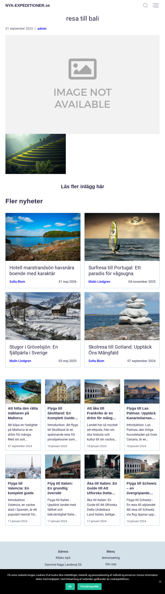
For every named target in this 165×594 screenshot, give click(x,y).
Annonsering (111, 558)
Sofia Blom (17, 282)
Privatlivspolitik (89, 586)
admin (41, 29)
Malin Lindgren (99, 282)
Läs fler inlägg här (82, 186)
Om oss (110, 564)
